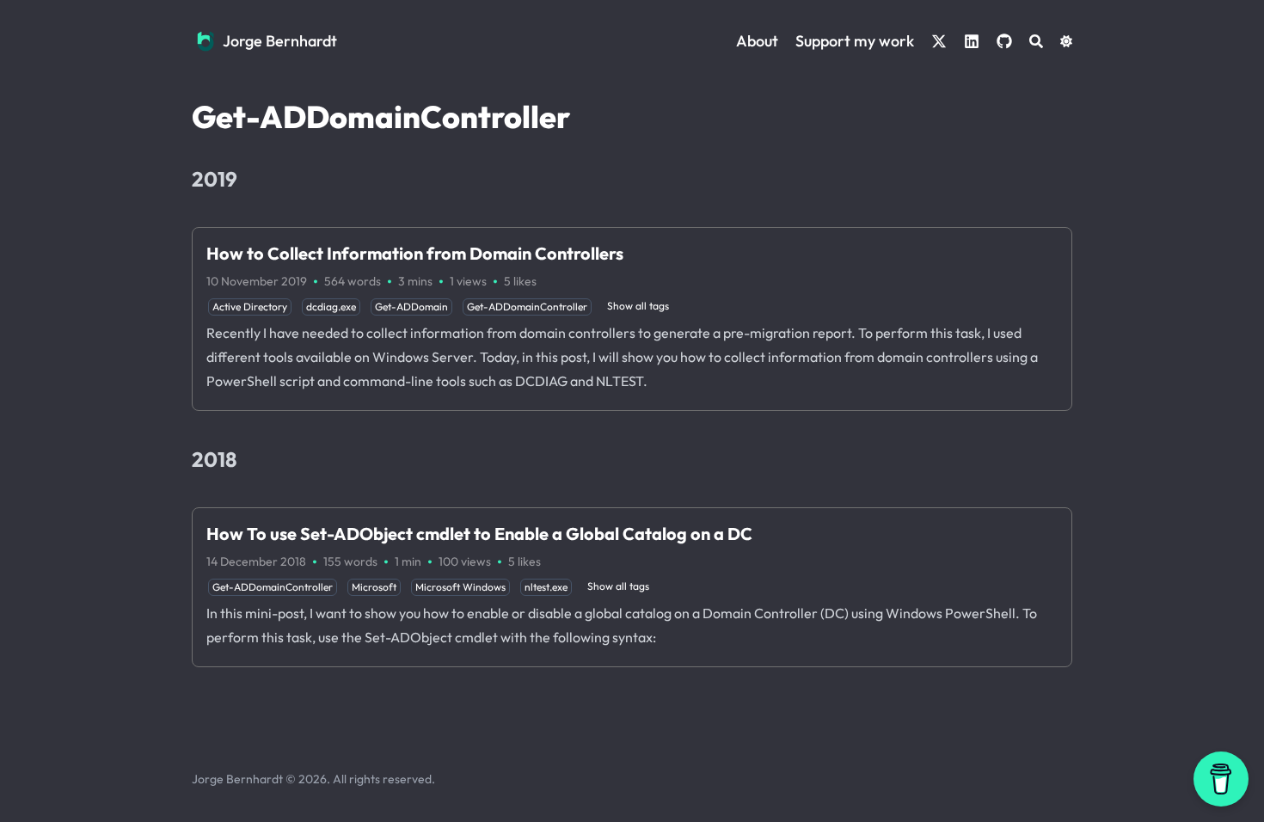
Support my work (854, 41)
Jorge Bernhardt (280, 41)
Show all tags (638, 305)
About (757, 41)
